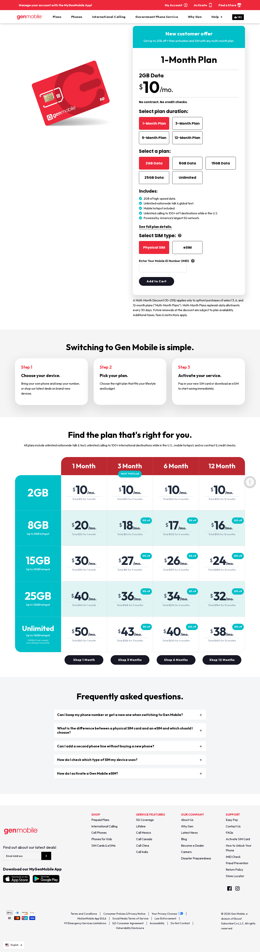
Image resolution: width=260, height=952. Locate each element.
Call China (142, 845)
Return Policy (234, 869)
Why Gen (195, 17)
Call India (142, 852)
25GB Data (154, 177)
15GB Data (220, 163)
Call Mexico (143, 832)
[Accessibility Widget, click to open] (250, 482)
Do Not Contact (180, 923)
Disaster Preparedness (196, 858)
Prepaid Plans (100, 820)
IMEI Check (233, 857)
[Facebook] (229, 888)
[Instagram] (237, 888)
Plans (57, 17)
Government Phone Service (156, 17)
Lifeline (141, 826)
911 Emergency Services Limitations (85, 923)
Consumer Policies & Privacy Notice (124, 913)
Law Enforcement (165, 918)
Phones (76, 17)
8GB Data (187, 163)
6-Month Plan (154, 137)
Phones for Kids (101, 839)
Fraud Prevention (237, 863)
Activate (200, 5)
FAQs (229, 832)
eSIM (187, 247)
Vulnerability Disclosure (130, 928)
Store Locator (235, 876)
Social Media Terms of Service (130, 918)
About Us (187, 820)
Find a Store (227, 5)
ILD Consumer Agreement (128, 923)
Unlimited (187, 177)
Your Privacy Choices (164, 913)
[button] (14, 945)
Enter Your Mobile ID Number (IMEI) (164, 261)
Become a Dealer (192, 845)
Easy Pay (232, 820)
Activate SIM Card (238, 839)
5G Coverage (145, 820)
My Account (173, 5)
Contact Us (233, 826)
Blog (184, 839)
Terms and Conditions (84, 913)
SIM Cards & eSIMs (103, 845)
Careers (186, 852)
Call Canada (144, 839)
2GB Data (154, 163)
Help (216, 17)
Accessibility (157, 923)
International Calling (109, 17)
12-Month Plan (187, 137)
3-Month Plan (187, 123)
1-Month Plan (154, 123)
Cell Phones (99, 832)
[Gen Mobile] (34, 16)
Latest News (189, 832)
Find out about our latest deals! (29, 847)
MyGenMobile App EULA (91, 918)
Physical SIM (154, 247)
